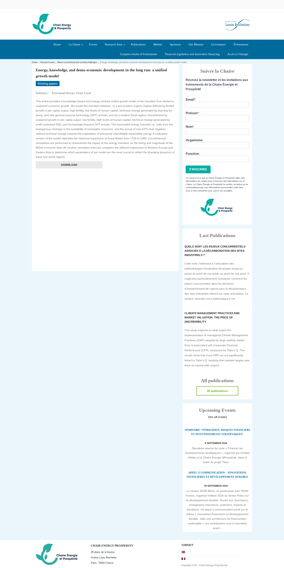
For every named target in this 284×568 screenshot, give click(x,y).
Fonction (192, 153)
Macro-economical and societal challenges (77, 62)
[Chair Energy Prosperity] (53, 23)
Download (69, 164)
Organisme (194, 140)
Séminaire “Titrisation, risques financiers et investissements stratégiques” (217, 432)
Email (190, 99)
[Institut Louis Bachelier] (237, 21)
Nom (189, 126)
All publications (217, 390)
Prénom (192, 113)
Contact (187, 545)
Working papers (48, 83)
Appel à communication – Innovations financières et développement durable (217, 474)
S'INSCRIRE (198, 169)
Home (34, 62)
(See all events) (217, 416)
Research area (47, 62)
